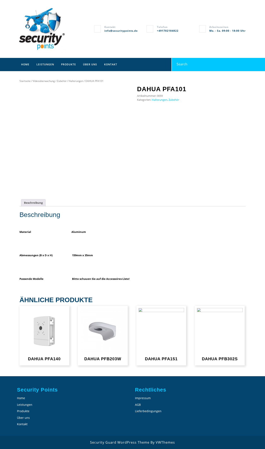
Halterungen (76, 81)
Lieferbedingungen (148, 411)
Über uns (90, 64)
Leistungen (45, 64)
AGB (138, 405)
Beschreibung (33, 203)
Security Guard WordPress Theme (119, 442)
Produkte (68, 64)
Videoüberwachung (44, 81)
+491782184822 (167, 30)
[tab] (33, 202)
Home (25, 64)
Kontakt (110, 64)
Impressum (143, 398)
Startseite (25, 81)
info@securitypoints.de (121, 30)
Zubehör (62, 81)
